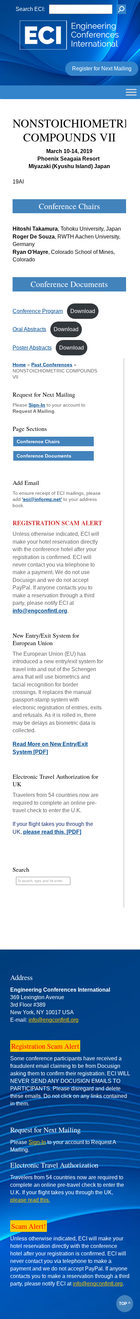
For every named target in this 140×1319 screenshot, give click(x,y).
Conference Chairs (38, 441)
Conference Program (38, 311)
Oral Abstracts (29, 329)
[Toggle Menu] (131, 92)
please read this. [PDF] (52, 832)
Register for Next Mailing (102, 68)
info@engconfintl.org (40, 611)
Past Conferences (51, 364)
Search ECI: (30, 9)
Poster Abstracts (32, 348)
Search (21, 869)
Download (82, 311)
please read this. (30, 1200)
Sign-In (37, 405)
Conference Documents (44, 456)
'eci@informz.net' (42, 499)
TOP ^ (124, 1303)
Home (19, 364)
